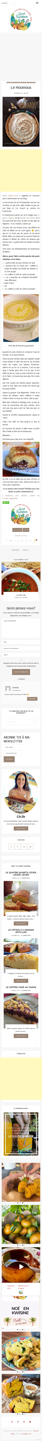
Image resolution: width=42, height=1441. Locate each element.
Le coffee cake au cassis (21, 987)
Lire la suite (21, 828)
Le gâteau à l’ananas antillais (21, 931)
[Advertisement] (21, 58)
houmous (9, 496)
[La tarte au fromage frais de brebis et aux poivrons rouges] (21, 578)
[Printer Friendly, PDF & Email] (6, 502)
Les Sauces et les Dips (29, 82)
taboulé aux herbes (27, 218)
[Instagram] (37, 1198)
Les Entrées (10, 82)
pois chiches (21, 496)
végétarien (13, 498)
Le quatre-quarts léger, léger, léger (21, 873)
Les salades (18, 82)
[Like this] (35, 541)
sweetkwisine (21, 1180)
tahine (26, 529)
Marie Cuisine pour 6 (11, 196)
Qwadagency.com (26, 1434)
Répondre (32, 699)
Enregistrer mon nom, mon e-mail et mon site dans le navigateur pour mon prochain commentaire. (21, 664)
